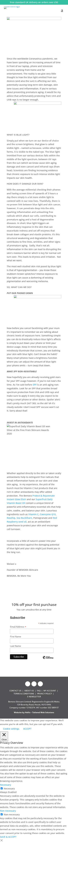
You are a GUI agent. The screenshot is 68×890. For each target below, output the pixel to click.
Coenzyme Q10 (48, 514)
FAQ (38, 690)
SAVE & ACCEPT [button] (8, 836)
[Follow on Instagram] (34, 683)
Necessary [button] (5, 784)
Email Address (18, 626)
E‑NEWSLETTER (34, 696)
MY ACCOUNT (49, 690)
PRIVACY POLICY (44, 693)
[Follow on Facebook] (27, 683)
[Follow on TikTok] (40, 683)
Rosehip (11, 517)
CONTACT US (15, 690)
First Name (15, 636)
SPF (35, 384)
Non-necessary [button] (8, 810)
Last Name (15, 646)
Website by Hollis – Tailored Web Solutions (34, 712)
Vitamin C (33, 514)
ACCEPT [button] (27, 728)
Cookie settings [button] (11, 728)
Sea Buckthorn (24, 517)
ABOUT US (29, 690)
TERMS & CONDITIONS (24, 693)
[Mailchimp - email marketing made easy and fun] (48, 659)
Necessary (9, 788)
